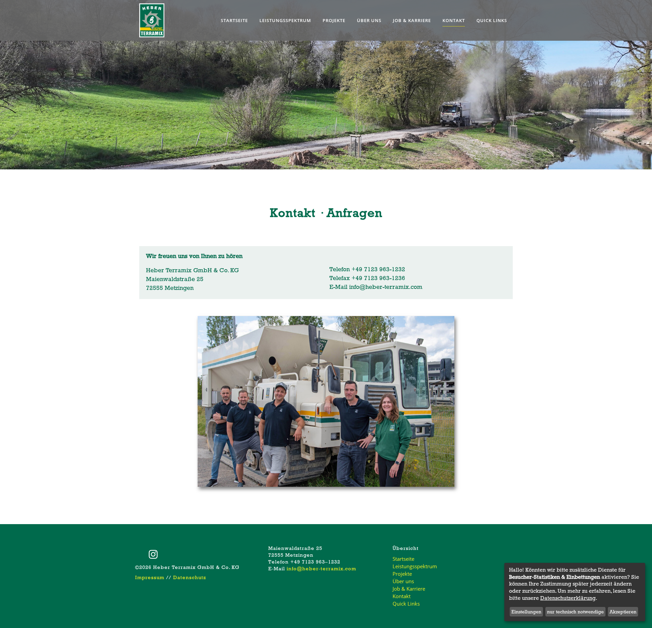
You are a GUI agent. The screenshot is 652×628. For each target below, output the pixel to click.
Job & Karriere (409, 588)
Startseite (403, 558)
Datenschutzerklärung (568, 598)
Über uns (403, 581)
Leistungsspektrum (415, 566)
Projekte (402, 573)
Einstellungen (526, 611)
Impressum (149, 577)
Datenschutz (189, 577)
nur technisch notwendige (575, 611)
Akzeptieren (623, 611)
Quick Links (406, 603)
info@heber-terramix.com (385, 286)
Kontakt (402, 596)
